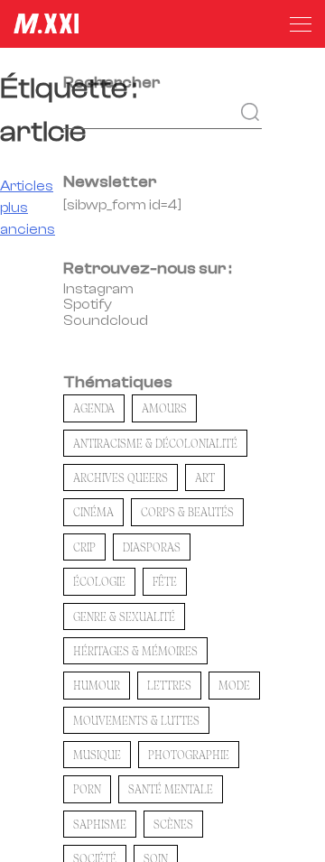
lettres (169, 685)
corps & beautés (187, 512)
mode (234, 685)
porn (87, 789)
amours (164, 408)
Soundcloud (105, 320)
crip (84, 547)
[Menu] (300, 24)
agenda (94, 408)
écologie (99, 581)
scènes (173, 824)
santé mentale (170, 789)
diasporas (152, 547)
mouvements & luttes (136, 720)
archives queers (120, 477)
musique (97, 754)
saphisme (99, 824)
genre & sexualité (124, 616)
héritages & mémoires (135, 651)
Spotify (87, 304)
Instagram (98, 289)
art (205, 477)
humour (96, 685)
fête (165, 581)
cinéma (93, 512)
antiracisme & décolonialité (155, 443)
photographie (188, 754)
